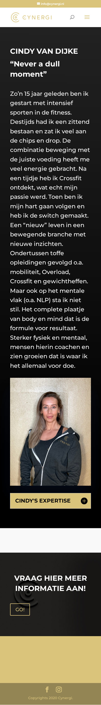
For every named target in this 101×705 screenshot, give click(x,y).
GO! (20, 609)
